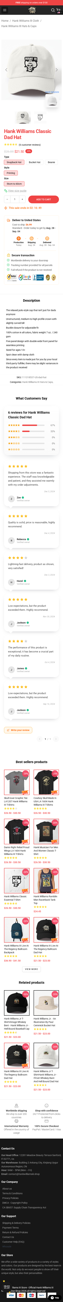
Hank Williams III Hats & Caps (18, 26)
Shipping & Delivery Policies (16, 1223)
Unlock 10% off (7, 1287)
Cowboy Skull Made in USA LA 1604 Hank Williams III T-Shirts (45, 801)
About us (7, 1188)
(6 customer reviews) (30, 144)
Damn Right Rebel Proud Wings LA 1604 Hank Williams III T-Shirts (16, 850)
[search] (53, 10)
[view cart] (58, 10)
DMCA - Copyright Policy (15, 1202)
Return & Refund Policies (15, 1232)
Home (4, 20)
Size (6, 178)
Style (6, 167)
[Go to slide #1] (23, 117)
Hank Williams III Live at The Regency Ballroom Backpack (16, 949)
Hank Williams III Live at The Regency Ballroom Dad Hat (46, 949)
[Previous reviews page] (40, 739)
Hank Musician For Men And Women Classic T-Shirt (46, 850)
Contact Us (8, 1237)
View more (31, 969)
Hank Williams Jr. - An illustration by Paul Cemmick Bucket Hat (45, 1022)
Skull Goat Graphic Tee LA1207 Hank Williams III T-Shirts (15, 801)
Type (6, 157)
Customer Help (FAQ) (13, 1241)
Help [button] (57, 1298)
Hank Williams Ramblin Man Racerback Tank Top (45, 899)
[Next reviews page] (56, 739)
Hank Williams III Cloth (25, 20)
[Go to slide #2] (40, 117)
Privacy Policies (10, 1198)
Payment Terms (10, 1227)
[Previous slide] (6, 69)
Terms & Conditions (12, 1193)
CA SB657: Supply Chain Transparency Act (24, 1207)
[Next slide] (56, 69)
